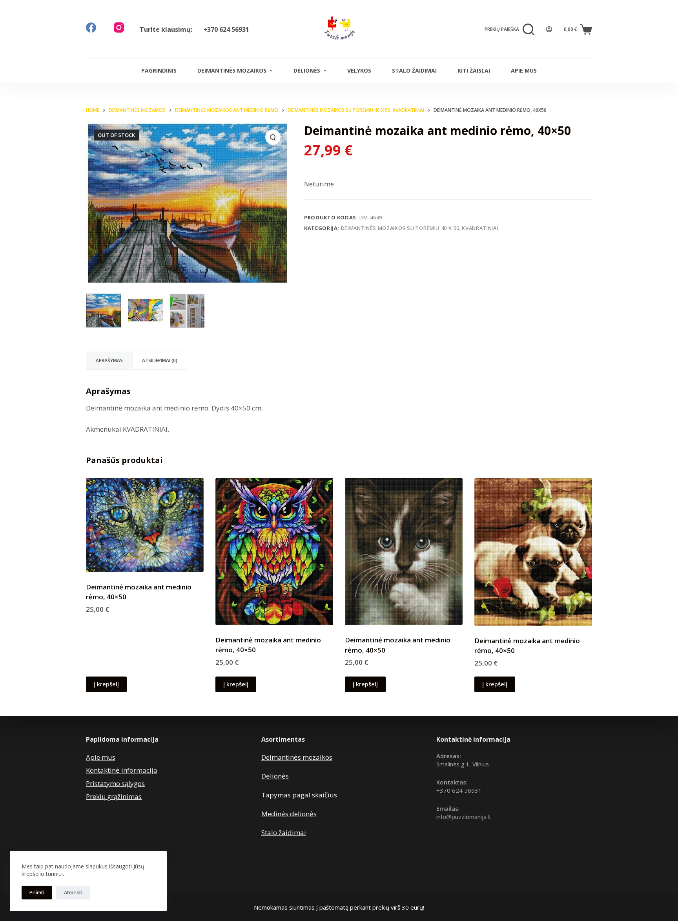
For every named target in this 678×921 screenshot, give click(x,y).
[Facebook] (91, 27)
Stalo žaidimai (414, 70)
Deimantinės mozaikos (231, 70)
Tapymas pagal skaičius (299, 794)
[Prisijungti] (549, 29)
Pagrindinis (159, 70)
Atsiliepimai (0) (159, 360)
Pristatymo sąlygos (115, 783)
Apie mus (524, 70)
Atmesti (73, 892)
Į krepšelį (106, 684)
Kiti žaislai (473, 70)
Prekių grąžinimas (114, 796)
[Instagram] (119, 27)
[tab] (109, 361)
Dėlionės (306, 70)
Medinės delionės (289, 813)
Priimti (36, 892)
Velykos (359, 70)
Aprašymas (109, 360)
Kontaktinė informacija (121, 770)
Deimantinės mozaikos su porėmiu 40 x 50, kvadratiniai (419, 228)
